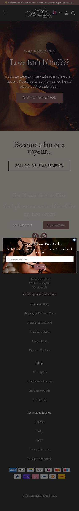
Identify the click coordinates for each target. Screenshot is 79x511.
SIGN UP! (39, 266)
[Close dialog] (74, 240)
